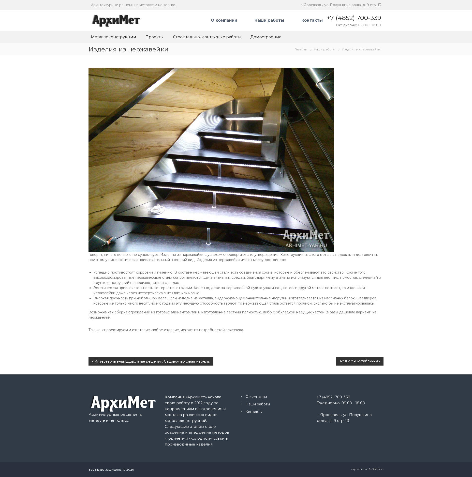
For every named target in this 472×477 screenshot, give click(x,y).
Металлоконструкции (113, 37)
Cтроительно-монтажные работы (207, 37)
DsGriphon (376, 469)
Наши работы (269, 20)
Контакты (312, 20)
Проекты (155, 37)
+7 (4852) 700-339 (354, 17)
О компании (224, 20)
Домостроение (265, 37)
